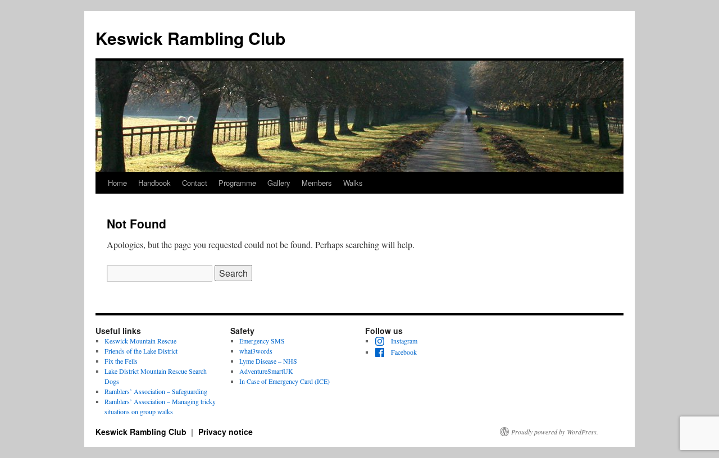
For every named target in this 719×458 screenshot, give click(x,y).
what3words (255, 350)
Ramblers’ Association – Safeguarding (155, 391)
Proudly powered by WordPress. (554, 431)
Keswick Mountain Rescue (140, 340)
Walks (353, 182)
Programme (237, 182)
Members (317, 182)
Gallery (278, 182)
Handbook (154, 182)
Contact (194, 182)
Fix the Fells (121, 360)
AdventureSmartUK (266, 371)
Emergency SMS (262, 340)
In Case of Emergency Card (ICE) (284, 381)
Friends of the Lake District (141, 350)
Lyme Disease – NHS (268, 360)
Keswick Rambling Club (190, 38)
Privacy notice (225, 431)
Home (117, 182)
